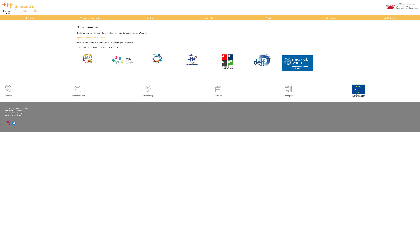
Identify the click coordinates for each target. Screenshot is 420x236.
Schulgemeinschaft (89, 18)
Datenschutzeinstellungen (14, 113)
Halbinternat (330, 18)
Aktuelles (210, 18)
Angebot (149, 18)
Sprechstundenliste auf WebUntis (91, 37)
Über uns (29, 18)
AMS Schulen (390, 18)
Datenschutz (19, 111)
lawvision (17, 115)
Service (269, 18)
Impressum (9, 111)
